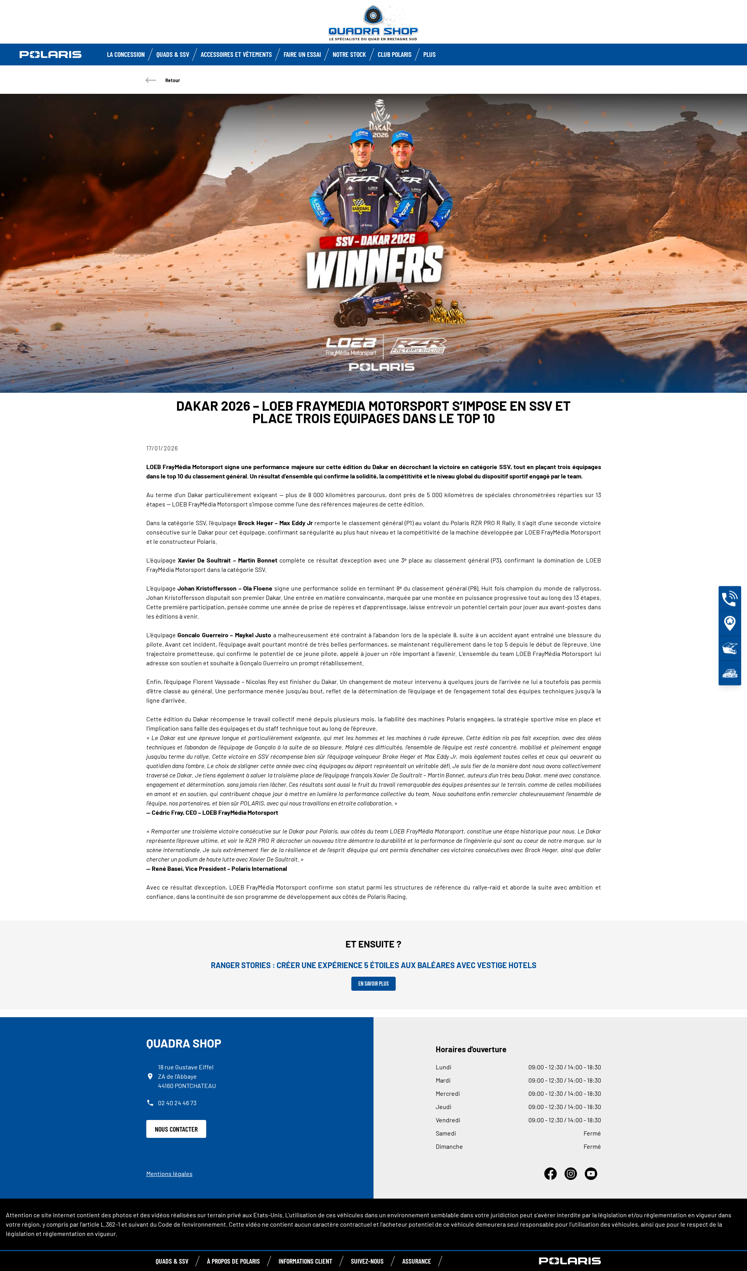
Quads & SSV (172, 54)
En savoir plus (373, 983)
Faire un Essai (302, 54)
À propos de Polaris (233, 1261)
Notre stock (349, 54)
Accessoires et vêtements (236, 54)
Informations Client (305, 1261)
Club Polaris (395, 54)
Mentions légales (169, 1173)
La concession (126, 54)
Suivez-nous (367, 1261)
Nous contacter (176, 1129)
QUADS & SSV (172, 1261)
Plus (429, 54)
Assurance (416, 1261)
